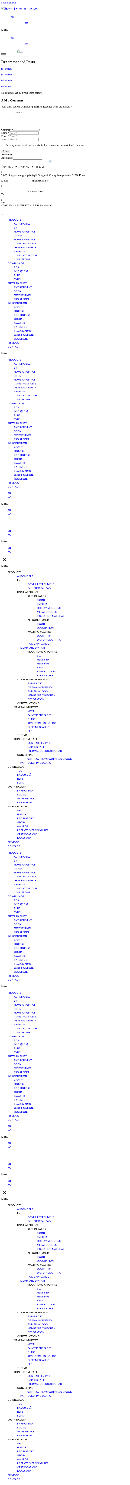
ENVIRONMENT (23, 287)
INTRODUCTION (17, 303)
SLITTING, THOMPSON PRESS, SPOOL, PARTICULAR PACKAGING (46, 761)
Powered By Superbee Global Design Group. (24, 210)
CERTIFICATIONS (24, 335)
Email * (5, 136)
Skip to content (8, 2)
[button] (19, 30)
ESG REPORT (21, 299)
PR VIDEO (13, 343)
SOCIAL (18, 291)
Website (5, 139)
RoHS (17, 275)
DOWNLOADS (16, 263)
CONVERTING (22, 259)
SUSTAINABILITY (17, 283)
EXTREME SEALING (38, 727)
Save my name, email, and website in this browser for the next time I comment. (45, 145)
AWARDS (19, 323)
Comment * (7, 129)
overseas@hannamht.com (14, 191)
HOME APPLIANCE (25, 231)
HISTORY (19, 311)
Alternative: (7, 154)
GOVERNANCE (22, 295)
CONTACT (14, 347)
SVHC (17, 279)
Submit (6, 151)
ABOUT (18, 307)
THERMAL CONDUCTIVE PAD (44, 751)
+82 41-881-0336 (16, 202)
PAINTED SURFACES (39, 715)
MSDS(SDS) (21, 271)
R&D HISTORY (22, 315)
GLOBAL (19, 319)
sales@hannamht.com (21, 180)
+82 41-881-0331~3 (16, 194)
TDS (16, 267)
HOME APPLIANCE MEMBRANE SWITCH (34, 646)
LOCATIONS (21, 339)
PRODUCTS (14, 220)
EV (15, 227)
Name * (5, 132)
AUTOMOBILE (22, 224)
